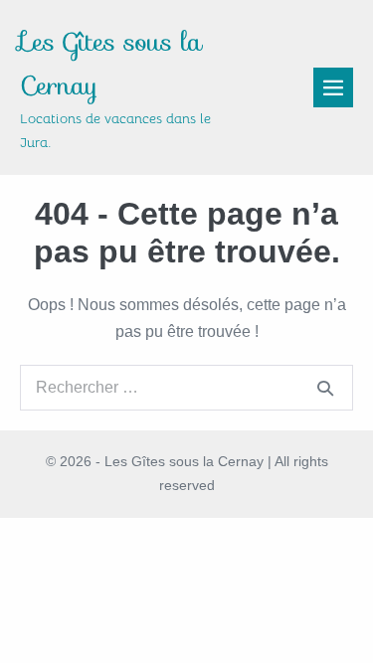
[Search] (325, 388)
